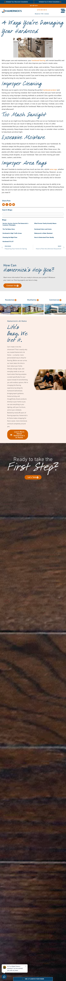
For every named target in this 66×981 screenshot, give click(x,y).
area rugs (53, 169)
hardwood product (49, 90)
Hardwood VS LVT (8, 241)
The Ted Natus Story (9, 229)
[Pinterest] (13, 204)
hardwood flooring (38, 60)
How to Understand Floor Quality (44, 237)
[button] (6, 201)
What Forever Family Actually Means (45, 223)
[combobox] (33, 214)
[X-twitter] (7, 204)
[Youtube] (10, 204)
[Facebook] (3, 204)
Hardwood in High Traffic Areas (12, 233)
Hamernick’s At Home (17, 321)
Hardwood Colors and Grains (43, 229)
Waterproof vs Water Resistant (43, 233)
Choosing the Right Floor (10, 237)
